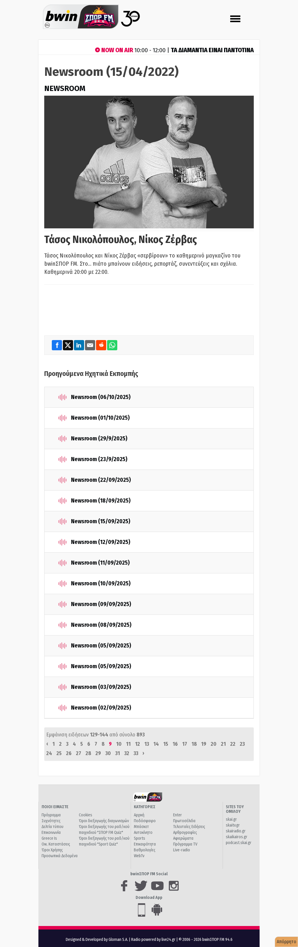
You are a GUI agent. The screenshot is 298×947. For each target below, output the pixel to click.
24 (49, 753)
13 (146, 744)
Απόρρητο (286, 941)
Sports (139, 838)
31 (117, 753)
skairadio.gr (236, 831)
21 (223, 744)
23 (242, 744)
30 (108, 753)
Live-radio (181, 850)
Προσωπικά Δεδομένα (60, 855)
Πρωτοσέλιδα (184, 820)
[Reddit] (101, 345)
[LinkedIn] (79, 345)
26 (69, 753)
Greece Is (49, 838)
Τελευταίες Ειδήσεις (189, 826)
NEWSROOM (64, 88)
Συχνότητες (51, 820)
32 (126, 753)
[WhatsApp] (112, 345)
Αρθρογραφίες (185, 832)
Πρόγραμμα (51, 815)
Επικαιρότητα (145, 844)
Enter (177, 815)
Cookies (85, 815)
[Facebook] (57, 345)
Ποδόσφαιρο (145, 820)
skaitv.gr (233, 825)
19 (203, 744)
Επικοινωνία (51, 832)
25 (59, 753)
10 (119, 744)
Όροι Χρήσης (52, 850)
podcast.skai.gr (238, 842)
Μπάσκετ (141, 826)
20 (214, 744)
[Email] (90, 345)
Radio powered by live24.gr (153, 939)
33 (136, 753)
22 (232, 744)
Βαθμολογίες (144, 850)
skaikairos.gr (236, 836)
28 (88, 753)
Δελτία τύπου (52, 826)
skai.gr (231, 819)
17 (184, 744)
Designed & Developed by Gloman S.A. (97, 939)
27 (78, 753)
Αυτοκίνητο (143, 832)
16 (175, 744)
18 (194, 744)
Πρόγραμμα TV (185, 844)
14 (156, 744)
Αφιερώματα (183, 838)
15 (165, 744)
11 (128, 744)
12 (137, 744)
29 (98, 753)
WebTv (139, 855)
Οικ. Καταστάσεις (56, 844)
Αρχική (139, 815)
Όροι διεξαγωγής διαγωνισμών (104, 820)
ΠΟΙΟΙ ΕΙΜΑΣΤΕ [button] (55, 806)
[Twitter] (68, 345)
